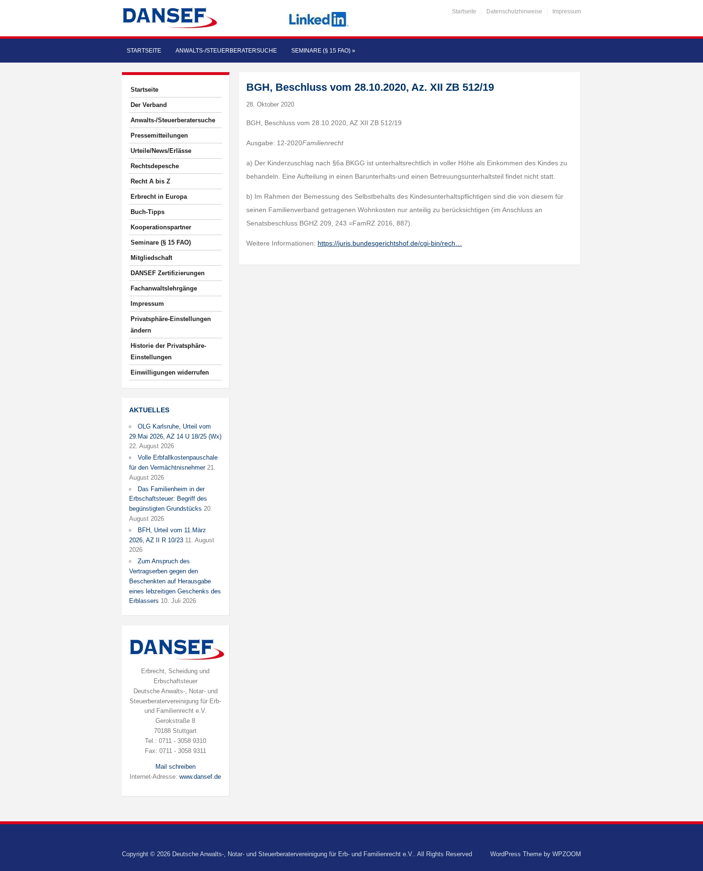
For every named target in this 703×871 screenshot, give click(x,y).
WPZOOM (566, 854)
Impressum (566, 11)
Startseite (464, 11)
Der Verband (149, 104)
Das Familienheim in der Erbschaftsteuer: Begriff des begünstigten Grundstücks (168, 499)
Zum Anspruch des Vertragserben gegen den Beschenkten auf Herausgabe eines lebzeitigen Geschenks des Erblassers (175, 581)
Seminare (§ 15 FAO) (323, 50)
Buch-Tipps (148, 211)
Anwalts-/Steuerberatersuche (226, 50)
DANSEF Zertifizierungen (168, 273)
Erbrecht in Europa (159, 196)
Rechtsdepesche (155, 166)
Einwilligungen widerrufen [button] (170, 372)
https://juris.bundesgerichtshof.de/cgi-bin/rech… (390, 243)
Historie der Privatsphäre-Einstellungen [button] (168, 351)
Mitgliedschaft (151, 257)
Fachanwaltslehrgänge (164, 288)
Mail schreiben (175, 766)
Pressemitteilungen (159, 135)
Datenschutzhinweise (514, 11)
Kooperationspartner (161, 227)
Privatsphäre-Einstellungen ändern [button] (171, 324)
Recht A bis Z (150, 181)
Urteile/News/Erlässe (161, 150)
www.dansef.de (200, 776)
